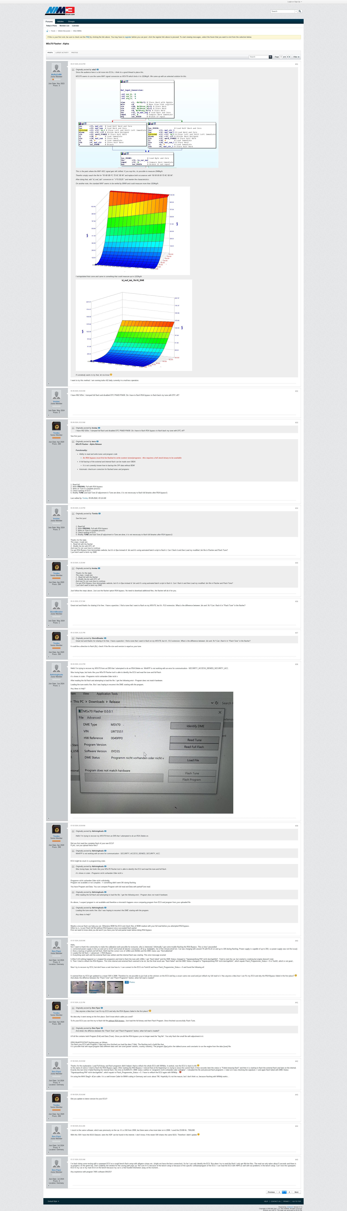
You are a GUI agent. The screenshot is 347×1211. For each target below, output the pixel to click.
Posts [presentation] (50, 52)
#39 (296, 826)
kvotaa (56, 401)
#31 (296, 64)
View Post (98, 69)
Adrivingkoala (56, 675)
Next (296, 1192)
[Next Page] (289, 56)
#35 (296, 563)
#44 (296, 1126)
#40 (296, 941)
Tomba (56, 433)
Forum (53, 31)
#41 (296, 1003)
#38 (296, 664)
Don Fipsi (56, 951)
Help (266, 1201)
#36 (296, 601)
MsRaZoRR (56, 74)
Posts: (55, 86)
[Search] (299, 11)
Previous (271, 1192)
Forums (49, 21)
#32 (296, 391)
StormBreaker (56, 612)
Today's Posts (51, 26)
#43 (296, 1095)
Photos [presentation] (74, 52)
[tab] (50, 52)
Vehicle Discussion (64, 31)
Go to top (296, 1201)
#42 (296, 1061)
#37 (296, 633)
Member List (64, 26)
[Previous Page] (288, 56)
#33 (296, 423)
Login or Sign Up (294, 2)
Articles (60, 21)
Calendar (75, 26)
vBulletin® (290, 1207)
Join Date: (52, 84)
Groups (71, 21)
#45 (296, 1160)
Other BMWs (77, 31)
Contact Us (275, 1201)
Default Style (53, 1201)
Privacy (286, 1201)
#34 (296, 508)
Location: (52, 964)
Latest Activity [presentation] (62, 52)
